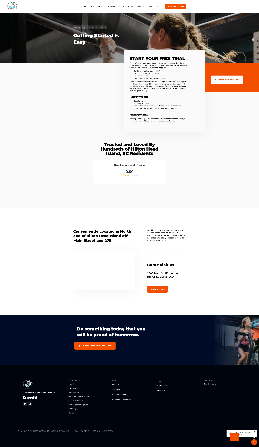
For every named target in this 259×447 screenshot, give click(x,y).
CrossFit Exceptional (75, 400)
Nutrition (71, 413)
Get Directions (157, 289)
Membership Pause (119, 394)
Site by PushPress (102, 430)
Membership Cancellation (121, 400)
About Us (115, 384)
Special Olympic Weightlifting (78, 405)
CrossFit (71, 384)
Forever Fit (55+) (74, 392)
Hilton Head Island (209, 384)
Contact (159, 6)
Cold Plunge (72, 409)
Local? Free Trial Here (175, 6)
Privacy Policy (162, 385)
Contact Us (116, 389)
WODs (121, 6)
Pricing (130, 6)
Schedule (111, 6)
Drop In (101, 6)
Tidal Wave (72, 388)
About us (140, 6)
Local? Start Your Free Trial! (96, 346)
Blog (150, 6)
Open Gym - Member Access (78, 396)
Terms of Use (161, 390)
